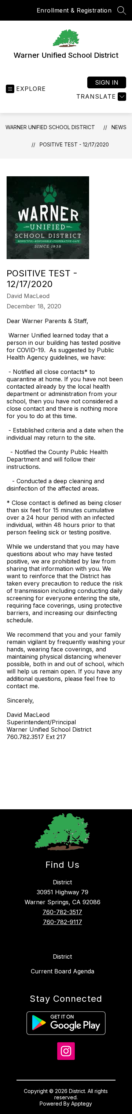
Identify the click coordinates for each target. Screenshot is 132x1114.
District (62, 956)
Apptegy (81, 1103)
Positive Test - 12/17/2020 (74, 144)
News (118, 127)
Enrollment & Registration (74, 10)
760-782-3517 (62, 912)
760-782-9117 (62, 922)
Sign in (106, 82)
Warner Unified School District (50, 127)
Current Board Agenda (62, 971)
